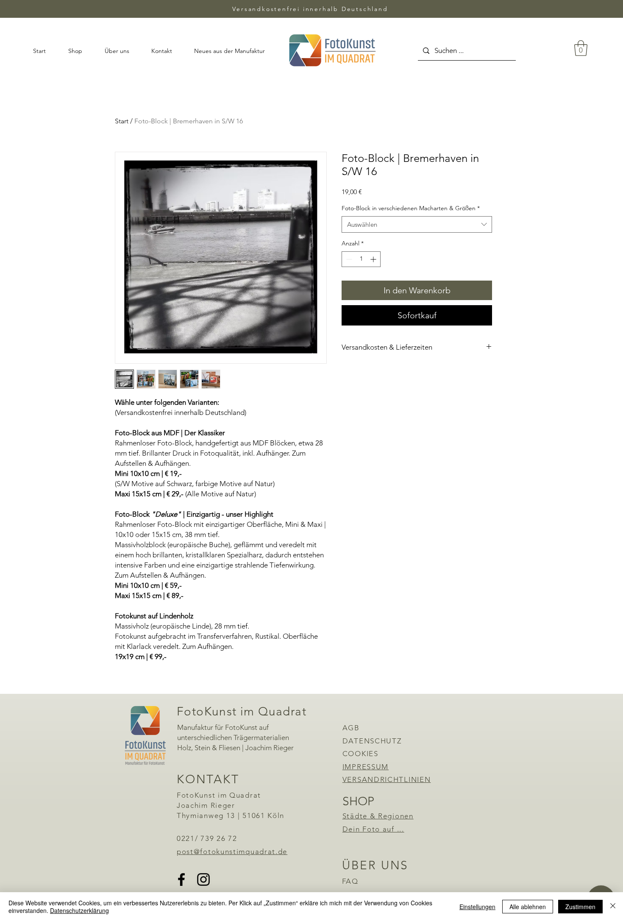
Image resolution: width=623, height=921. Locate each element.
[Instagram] (203, 879)
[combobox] (417, 224)
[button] (580, 48)
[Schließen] (613, 906)
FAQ (350, 881)
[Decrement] (348, 259)
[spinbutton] (361, 259)
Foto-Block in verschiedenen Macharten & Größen (411, 208)
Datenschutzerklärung (79, 910)
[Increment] (374, 259)
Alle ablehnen (527, 906)
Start (121, 121)
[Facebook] (181, 879)
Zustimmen (580, 906)
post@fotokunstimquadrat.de (232, 851)
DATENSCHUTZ (372, 741)
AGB (351, 727)
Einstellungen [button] (477, 906)
